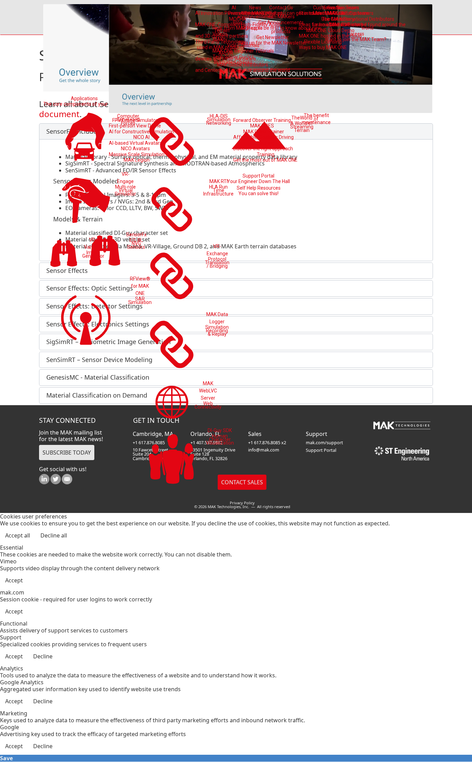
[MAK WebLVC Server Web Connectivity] (172, 402)
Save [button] (6, 758)
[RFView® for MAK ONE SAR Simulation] (85, 317)
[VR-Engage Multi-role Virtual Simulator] (86, 199)
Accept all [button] (17, 535)
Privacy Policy (242, 502)
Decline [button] (43, 656)
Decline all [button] (53, 535)
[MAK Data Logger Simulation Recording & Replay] (172, 344)
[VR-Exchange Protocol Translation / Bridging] (172, 276)
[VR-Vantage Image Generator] (63, 254)
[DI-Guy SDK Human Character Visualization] (172, 460)
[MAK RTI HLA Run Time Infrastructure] (172, 209)
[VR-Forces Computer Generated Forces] (86, 137)
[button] (448, 738)
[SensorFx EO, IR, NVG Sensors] (105, 252)
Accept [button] (14, 580)
